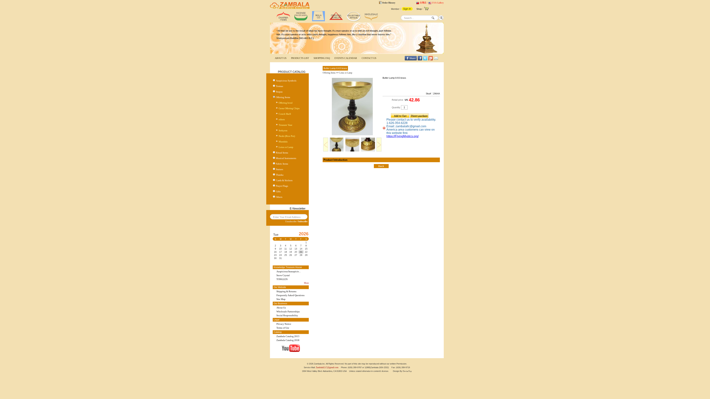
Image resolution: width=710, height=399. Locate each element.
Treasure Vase (285, 125)
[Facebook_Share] (411, 59)
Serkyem (283, 130)
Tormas (279, 86)
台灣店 (423, 2)
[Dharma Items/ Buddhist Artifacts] (290, 9)
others (282, 119)
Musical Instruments (286, 158)
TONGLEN (282, 279)
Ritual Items (282, 152)
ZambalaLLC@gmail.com (327, 367)
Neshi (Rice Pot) (287, 136)
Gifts (278, 191)
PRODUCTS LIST (300, 58)
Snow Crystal (283, 275)
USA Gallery (438, 2)
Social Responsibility (287, 315)
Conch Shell (285, 113)
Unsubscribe (290, 221)
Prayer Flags (282, 186)
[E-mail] (436, 59)
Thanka (279, 174)
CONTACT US (369, 58)
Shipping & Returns (286, 291)
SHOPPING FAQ (322, 58)
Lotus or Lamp (286, 147)
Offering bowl (286, 102)
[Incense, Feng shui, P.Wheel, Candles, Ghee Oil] (301, 20)
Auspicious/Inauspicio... (288, 271)
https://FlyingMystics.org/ (402, 136)
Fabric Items (282, 163)
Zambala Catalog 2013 (287, 336)
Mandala (283, 141)
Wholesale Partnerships (288, 311)
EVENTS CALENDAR (345, 58)
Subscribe (302, 221)
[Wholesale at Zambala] (371, 20)
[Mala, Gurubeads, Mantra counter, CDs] (318, 20)
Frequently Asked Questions (290, 295)
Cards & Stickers (284, 180)
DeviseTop (407, 371)
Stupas (279, 91)
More (306, 283)
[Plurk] (430, 59)
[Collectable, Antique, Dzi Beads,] (354, 20)
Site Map (280, 299)
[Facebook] (420, 59)
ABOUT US (280, 58)
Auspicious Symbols (286, 80)
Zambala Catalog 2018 (287, 340)
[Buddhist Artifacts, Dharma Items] (283, 20)
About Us (281, 307)
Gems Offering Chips (289, 108)
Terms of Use (282, 327)
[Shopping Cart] (426, 10)
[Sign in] (407, 9)
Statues (279, 169)
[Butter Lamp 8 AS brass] (352, 134)
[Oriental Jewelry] (336, 20)
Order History (388, 2)
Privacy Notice (283, 324)
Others (279, 197)
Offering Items (283, 97)
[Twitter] (425, 59)
